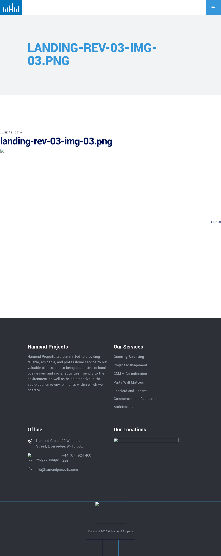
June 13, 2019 (11, 133)
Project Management (130, 365)
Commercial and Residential (136, 398)
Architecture (124, 406)
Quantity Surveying (129, 356)
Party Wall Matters (129, 382)
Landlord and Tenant (130, 390)
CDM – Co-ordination (130, 373)
